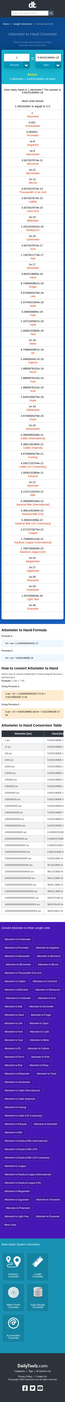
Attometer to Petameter (18, 1208)
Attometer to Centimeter (18, 998)
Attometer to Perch (14, 1057)
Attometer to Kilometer (45, 1124)
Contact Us (41, 1376)
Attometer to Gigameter (16, 1199)
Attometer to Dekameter (17, 1073)
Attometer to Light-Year (16, 1216)
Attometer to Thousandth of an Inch (23, 973)
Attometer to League (15, 1166)
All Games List (43, 1371)
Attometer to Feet (13, 1031)
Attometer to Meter (39, 1040)
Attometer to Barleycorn (47, 989)
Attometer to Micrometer (18, 964)
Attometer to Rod (13, 1065)
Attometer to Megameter (17, 1191)
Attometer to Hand (14, 1015)
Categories (19, 1371)
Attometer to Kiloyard (15, 1124)
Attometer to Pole (40, 1057)
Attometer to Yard (13, 1040)
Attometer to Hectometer (17, 1082)
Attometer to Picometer (16, 947)
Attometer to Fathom (38, 1048)
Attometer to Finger (41, 1015)
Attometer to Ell (12, 1048)
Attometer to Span (39, 1023)
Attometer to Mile (13, 1132)
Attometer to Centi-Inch (45, 981)
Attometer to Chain (47, 1073)
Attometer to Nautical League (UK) (22, 1183)
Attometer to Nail (13, 1006)
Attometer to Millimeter (16, 989)
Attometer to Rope (39, 1065)
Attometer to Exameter (48, 1216)
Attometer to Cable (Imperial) (19, 1099)
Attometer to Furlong (15, 1107)
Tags (30, 1371)
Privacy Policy (25, 1376)
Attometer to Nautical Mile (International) (25, 1141)
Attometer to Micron (48, 964)
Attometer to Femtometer (17, 939)
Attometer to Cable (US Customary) (23, 1115)
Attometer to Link (13, 1023)
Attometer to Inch (47, 998)
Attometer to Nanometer (17, 956)
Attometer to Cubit (39, 1031)
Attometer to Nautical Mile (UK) (20, 1149)
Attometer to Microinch (49, 956)
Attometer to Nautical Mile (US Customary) (27, 1157)
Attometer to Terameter (48, 1199)
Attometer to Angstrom (47, 947)
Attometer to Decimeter (41, 1006)
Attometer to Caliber (15, 981)
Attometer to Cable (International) (22, 1090)
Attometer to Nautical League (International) (27, 1174)
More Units (10, 1225)
